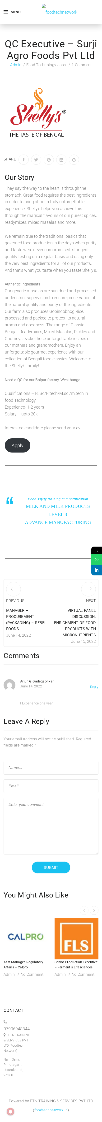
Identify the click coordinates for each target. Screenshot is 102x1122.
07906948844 (17, 1028)
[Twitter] (36, 160)
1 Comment (82, 65)
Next (91, 601)
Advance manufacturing (58, 522)
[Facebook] (24, 160)
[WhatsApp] (96, 559)
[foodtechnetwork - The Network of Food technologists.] (59, 11)
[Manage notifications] (10, 1111)
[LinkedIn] (61, 160)
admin (16, 65)
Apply (17, 445)
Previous (15, 601)
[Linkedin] (96, 570)
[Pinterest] (49, 160)
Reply (94, 687)
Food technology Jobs (46, 65)
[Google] (74, 160)
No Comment (32, 974)
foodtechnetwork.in (51, 1110)
